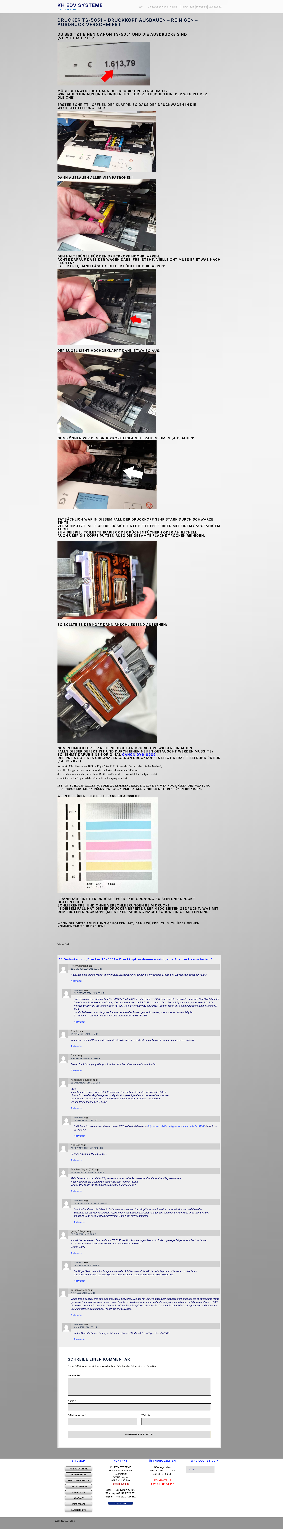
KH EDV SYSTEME (80, 5)
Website (146, 1415)
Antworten (76, 981)
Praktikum (201, 6)
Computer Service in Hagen (162, 6)
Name (72, 1401)
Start (140, 6)
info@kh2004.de (120, 1484)
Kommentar (74, 1375)
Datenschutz (215, 6)
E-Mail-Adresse (76, 1415)
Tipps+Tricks (187, 6)
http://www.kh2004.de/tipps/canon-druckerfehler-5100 (176, 1126)
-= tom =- (78, 990)
